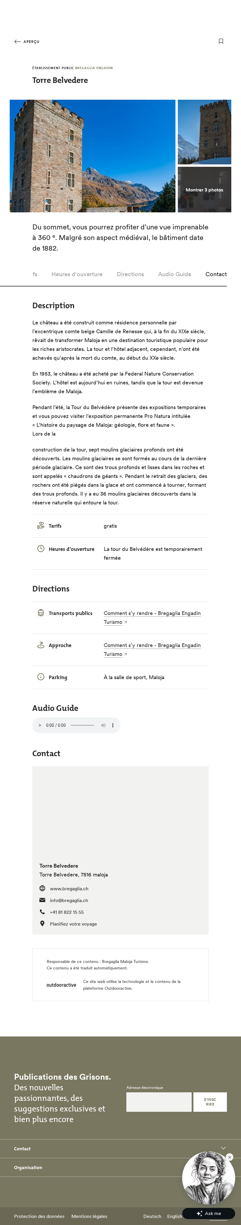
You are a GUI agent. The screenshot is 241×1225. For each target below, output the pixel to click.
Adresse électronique (144, 1087)
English (174, 1216)
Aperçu (30, 41)
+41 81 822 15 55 (67, 912)
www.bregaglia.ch (69, 888)
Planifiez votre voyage (73, 924)
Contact (216, 274)
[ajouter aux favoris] (221, 41)
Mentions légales (89, 1216)
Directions (130, 274)
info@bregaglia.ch (69, 900)
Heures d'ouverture (77, 274)
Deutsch (152, 1216)
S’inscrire (210, 1101)
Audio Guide (174, 274)
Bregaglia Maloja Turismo (125, 961)
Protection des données (39, 1216)
